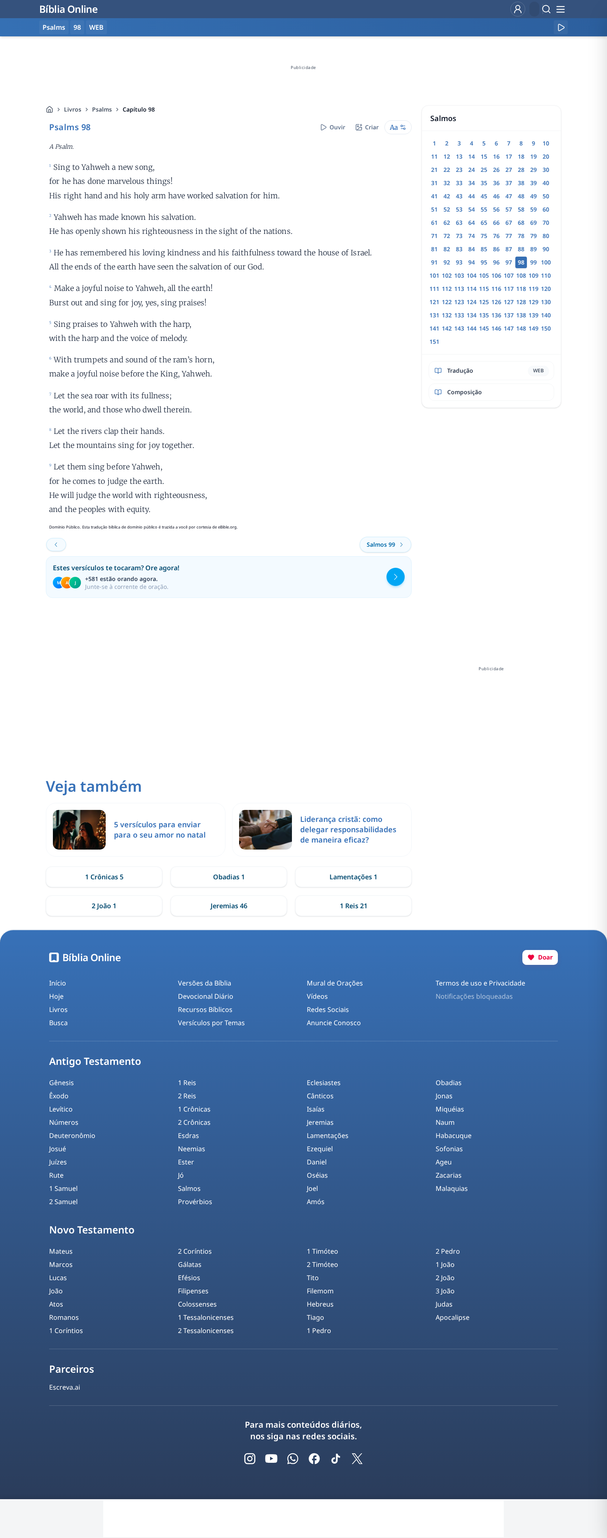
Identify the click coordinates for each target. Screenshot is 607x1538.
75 (484, 236)
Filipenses (193, 1290)
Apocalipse (452, 1317)
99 (533, 262)
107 (509, 275)
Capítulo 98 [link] (139, 109)
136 (496, 315)
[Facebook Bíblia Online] (314, 1458)
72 (446, 236)
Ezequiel (320, 1148)
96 (496, 262)
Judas (444, 1304)
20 (546, 156)
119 (533, 289)
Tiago (315, 1317)
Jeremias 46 (229, 905)
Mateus (61, 1251)
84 (471, 249)
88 (521, 249)
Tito (313, 1277)
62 (446, 222)
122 (447, 302)
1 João (445, 1264)
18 (521, 156)
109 (533, 275)
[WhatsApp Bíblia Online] (292, 1458)
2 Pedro (448, 1251)
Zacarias (449, 1175)
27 (508, 170)
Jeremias (320, 1122)
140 (546, 315)
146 (496, 328)
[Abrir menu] (560, 9)
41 (434, 196)
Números (63, 1122)
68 (521, 222)
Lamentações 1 (353, 876)
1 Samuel (63, 1188)
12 (446, 156)
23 (459, 170)
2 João (445, 1277)
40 (546, 183)
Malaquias (452, 1188)
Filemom (320, 1290)
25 (484, 170)
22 (446, 170)
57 (508, 209)
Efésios (189, 1277)
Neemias (191, 1148)
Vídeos (317, 996)
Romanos (64, 1317)
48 (521, 196)
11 (434, 156)
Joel (312, 1188)
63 (459, 222)
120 (546, 289)
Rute (56, 1175)
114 (472, 289)
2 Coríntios (195, 1251)
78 (521, 236)
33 (459, 183)
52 (446, 209)
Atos (56, 1304)
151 (434, 341)
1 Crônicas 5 (104, 876)
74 (471, 236)
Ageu (444, 1162)
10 (546, 143)
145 (484, 328)
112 (447, 289)
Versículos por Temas (211, 1022)
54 (471, 209)
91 (434, 262)
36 (496, 183)
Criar (372, 127)
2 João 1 (104, 905)
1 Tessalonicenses (206, 1317)
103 (459, 275)
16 (496, 156)
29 (533, 170)
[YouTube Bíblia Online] (271, 1458)
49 (533, 196)
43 (459, 196)
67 (508, 222)
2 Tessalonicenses (206, 1330)
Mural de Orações (335, 983)
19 (533, 156)
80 (546, 236)
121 (434, 302)
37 (508, 183)
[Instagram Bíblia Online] (249, 1458)
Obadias (449, 1082)
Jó (181, 1175)
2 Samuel (63, 1201)
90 (546, 249)
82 (446, 249)
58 (521, 209)
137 (509, 315)
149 (533, 328)
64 (471, 222)
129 (533, 302)
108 (521, 275)
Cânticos (320, 1095)
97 (508, 262)
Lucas (58, 1277)
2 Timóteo (322, 1264)
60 (546, 209)
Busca (58, 1022)
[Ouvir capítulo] (561, 27)
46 (496, 196)
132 (447, 315)
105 (484, 275)
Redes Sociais (328, 1009)
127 (509, 302)
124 (472, 302)
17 (508, 156)
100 (546, 262)
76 (496, 236)
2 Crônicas (194, 1122)
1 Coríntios (66, 1330)
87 (508, 249)
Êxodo (59, 1095)
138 (521, 315)
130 (546, 302)
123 (459, 302)
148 (521, 328)
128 (521, 302)
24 (471, 170)
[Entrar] (517, 9)
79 (533, 236)
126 (496, 302)
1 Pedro (319, 1330)
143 (459, 328)
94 (471, 262)
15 (484, 156)
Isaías (316, 1109)
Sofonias (449, 1148)
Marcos (61, 1264)
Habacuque (454, 1135)
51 (434, 209)
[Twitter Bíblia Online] (357, 1458)
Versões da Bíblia (204, 983)
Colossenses (197, 1304)
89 (533, 249)
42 (446, 196)
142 (447, 328)
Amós (316, 1201)
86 (496, 249)
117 (509, 289)
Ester (186, 1162)
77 (508, 236)
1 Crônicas (194, 1109)
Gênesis (61, 1082)
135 (484, 315)
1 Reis (187, 1082)
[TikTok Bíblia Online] (335, 1458)
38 (521, 183)
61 (434, 222)
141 (434, 328)
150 (546, 328)
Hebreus (320, 1304)
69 (533, 222)
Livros (72, 109)
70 (546, 222)
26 (496, 170)
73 (459, 236)
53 (459, 209)
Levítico (61, 1109)
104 (472, 275)
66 (496, 222)
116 (496, 289)
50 (546, 196)
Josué (57, 1148)
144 (472, 328)
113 (459, 289)
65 (484, 222)
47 (508, 196)
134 (472, 315)
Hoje (56, 996)
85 (484, 249)
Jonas (444, 1095)
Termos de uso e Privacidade (480, 983)
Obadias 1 (229, 876)
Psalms (102, 109)
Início (57, 983)
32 (446, 183)
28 (521, 170)
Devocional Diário (205, 996)
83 (459, 249)
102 (447, 275)
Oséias (317, 1175)
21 (434, 170)
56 (496, 209)
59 (533, 209)
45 (484, 196)
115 (484, 289)
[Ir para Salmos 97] (56, 544)
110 (546, 275)
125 (484, 302)
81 (434, 249)
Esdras (188, 1135)
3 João (445, 1290)
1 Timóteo (322, 1251)
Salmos (189, 1188)
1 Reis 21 (354, 905)
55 (484, 209)
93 (459, 262)
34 (471, 183)
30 (546, 170)
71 (434, 236)
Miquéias (450, 1109)
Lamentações (328, 1135)
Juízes (58, 1162)
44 (471, 196)
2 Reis (187, 1095)
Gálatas (190, 1264)
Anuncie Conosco (334, 1022)
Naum (445, 1122)
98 (77, 27)
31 (434, 183)
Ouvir (337, 127)
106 (496, 275)
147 (509, 328)
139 (533, 315)
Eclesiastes (324, 1082)
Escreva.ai (64, 1387)
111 (434, 289)
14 (471, 156)
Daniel (317, 1162)
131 (434, 315)
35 (484, 183)
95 (484, 262)
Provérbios (195, 1201)
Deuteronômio (72, 1135)
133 (459, 315)
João (56, 1290)
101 (434, 275)
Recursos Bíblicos (205, 1009)
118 (521, 289)
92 (446, 262)
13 (459, 156)
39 (533, 183)
